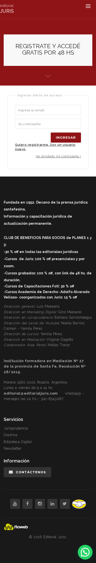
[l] (52, 503)
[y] (15, 503)
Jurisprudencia (16, 428)
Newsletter (13, 448)
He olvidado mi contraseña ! (58, 156)
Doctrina (10, 435)
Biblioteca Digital (18, 442)
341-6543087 (52, 399)
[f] (27, 503)
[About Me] (48, 76)
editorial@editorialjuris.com (31, 393)
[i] (40, 503)
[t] (64, 503)
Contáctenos (31, 472)
